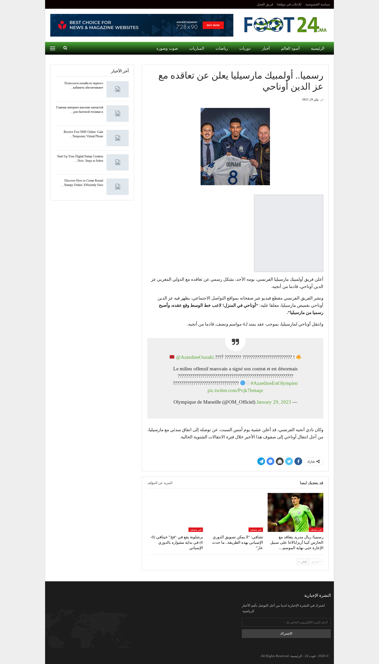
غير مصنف (316, 529)
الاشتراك (286, 633)
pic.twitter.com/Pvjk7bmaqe (235, 390)
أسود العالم (290, 48)
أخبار (266, 48)
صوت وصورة (167, 48)
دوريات (245, 48)
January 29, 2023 (274, 402)
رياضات (222, 48)
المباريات (196, 48)
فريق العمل (265, 4)
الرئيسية (317, 48)
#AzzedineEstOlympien (274, 383)
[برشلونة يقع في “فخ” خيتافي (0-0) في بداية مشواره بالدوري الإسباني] (175, 512)
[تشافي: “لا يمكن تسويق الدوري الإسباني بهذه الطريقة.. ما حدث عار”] (235, 512)
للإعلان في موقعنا (289, 4)
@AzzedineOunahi (195, 357)
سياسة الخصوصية (317, 4)
